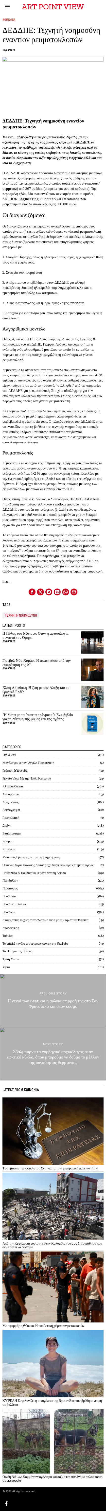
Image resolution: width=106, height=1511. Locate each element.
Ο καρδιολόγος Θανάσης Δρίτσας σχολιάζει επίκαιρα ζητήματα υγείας (47, 865)
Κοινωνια (8, 19)
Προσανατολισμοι (14, 904)
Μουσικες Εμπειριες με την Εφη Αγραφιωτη (31, 857)
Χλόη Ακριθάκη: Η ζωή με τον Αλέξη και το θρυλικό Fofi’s (36, 690)
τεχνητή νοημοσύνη (21, 615)
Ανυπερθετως (10, 794)
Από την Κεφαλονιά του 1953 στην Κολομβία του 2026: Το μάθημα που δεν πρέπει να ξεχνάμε (52, 1245)
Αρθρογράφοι (11, 810)
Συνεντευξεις (10, 928)
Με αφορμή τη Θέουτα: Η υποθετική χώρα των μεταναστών (43, 1326)
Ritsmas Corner (12, 786)
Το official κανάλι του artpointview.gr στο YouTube (35, 943)
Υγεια (6, 967)
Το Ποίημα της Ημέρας (17, 951)
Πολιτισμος (10, 888)
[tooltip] (32, 592)
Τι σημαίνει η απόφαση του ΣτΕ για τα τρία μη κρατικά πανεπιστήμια (50, 1168)
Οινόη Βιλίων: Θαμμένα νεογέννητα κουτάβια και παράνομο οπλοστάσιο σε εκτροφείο (52, 1479)
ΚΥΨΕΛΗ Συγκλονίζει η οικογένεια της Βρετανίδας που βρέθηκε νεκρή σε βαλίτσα (52, 1403)
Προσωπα (8, 912)
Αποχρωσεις (10, 802)
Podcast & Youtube (14, 770)
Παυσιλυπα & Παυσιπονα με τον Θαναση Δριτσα (34, 873)
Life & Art (9, 755)
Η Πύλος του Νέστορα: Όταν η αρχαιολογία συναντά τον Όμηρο (35, 635)
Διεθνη (6, 825)
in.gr (6, 581)
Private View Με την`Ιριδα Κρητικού (26, 778)
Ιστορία (7, 841)
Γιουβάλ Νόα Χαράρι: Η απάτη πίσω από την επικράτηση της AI (36, 663)
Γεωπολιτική (10, 817)
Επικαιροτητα (11, 833)
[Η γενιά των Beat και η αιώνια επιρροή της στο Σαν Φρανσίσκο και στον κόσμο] (53, 1000)
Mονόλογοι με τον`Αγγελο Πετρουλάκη (28, 762)
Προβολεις (9, 896)
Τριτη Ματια (10, 959)
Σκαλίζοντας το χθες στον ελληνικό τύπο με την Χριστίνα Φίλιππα (45, 920)
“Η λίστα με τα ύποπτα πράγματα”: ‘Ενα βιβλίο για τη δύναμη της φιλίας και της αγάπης (37, 717)
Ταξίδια (7, 936)
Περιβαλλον (10, 880)
